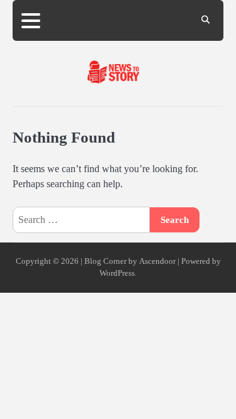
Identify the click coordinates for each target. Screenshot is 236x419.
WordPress (117, 273)
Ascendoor (157, 261)
